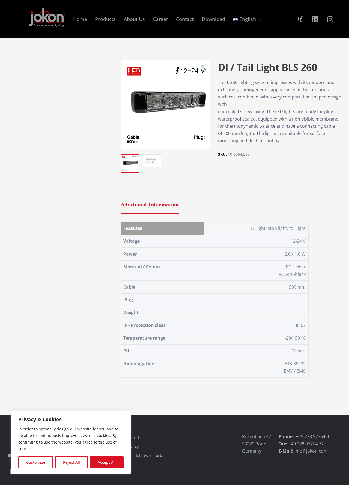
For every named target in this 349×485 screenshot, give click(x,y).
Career (160, 19)
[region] (71, 442)
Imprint (132, 437)
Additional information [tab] (150, 205)
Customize (35, 462)
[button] (203, 68)
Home (80, 19)
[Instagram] (330, 19)
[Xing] (300, 19)
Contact (185, 19)
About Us (134, 19)
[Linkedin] (315, 19)
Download (213, 19)
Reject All (71, 462)
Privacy (132, 446)
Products (105, 19)
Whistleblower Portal (144, 455)
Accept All (107, 462)
